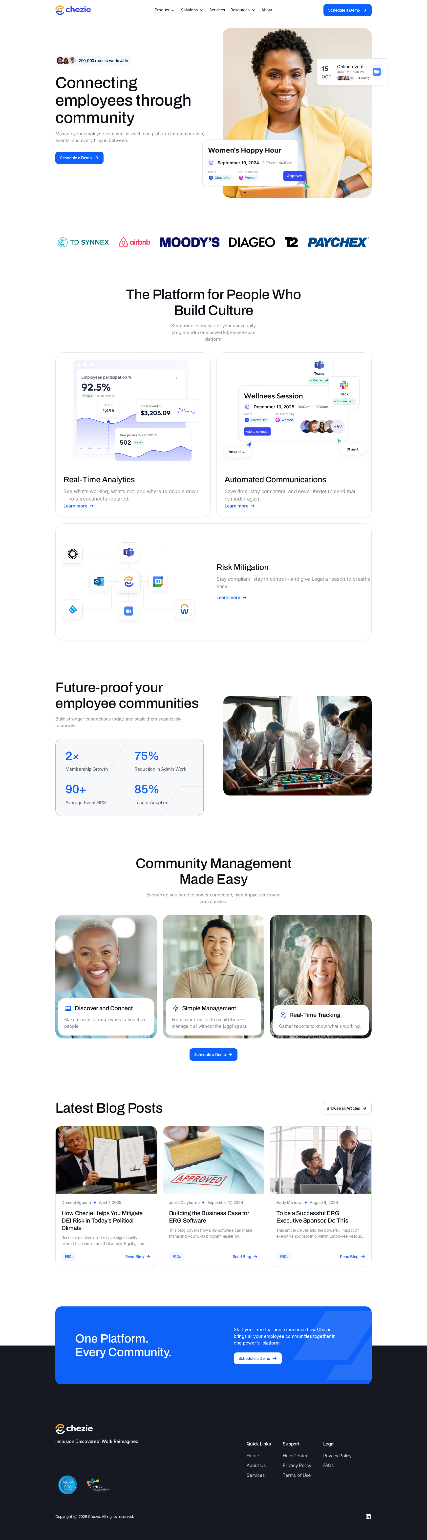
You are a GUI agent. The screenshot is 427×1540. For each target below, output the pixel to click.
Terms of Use (297, 1475)
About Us (256, 1465)
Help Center (295, 1455)
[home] (73, 10)
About (266, 9)
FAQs (328, 1465)
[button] (165, 10)
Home (253, 1455)
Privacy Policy (297, 1465)
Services (217, 9)
